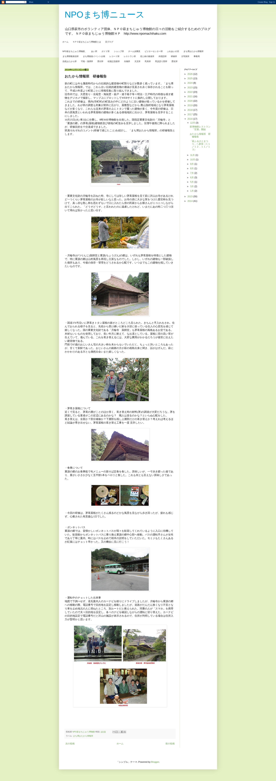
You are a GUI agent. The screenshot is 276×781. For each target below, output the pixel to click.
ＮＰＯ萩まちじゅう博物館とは (87, 42)
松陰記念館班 (114, 61)
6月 (192, 177)
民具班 (148, 61)
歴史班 (174, 61)
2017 (190, 114)
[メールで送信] (113, 731)
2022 (190, 92)
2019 (190, 105)
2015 (190, 196)
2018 (190, 110)
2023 (190, 87)
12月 (193, 123)
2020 (190, 101)
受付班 (100, 61)
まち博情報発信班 (71, 56)
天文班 (137, 61)
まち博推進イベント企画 (94, 56)
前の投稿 (170, 743)
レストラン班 (130, 56)
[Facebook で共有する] (122, 731)
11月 (192, 155)
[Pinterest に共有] (124, 731)
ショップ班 (119, 51)
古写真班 (185, 56)
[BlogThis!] (116, 731)
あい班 (94, 51)
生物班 (127, 61)
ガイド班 (105, 51)
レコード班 (114, 56)
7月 (192, 173)
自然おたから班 (70, 61)
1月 (192, 191)
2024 (190, 83)
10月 (193, 159)
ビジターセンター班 (154, 51)
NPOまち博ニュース (104, 14)
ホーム (65, 42)
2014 (190, 201)
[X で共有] (119, 731)
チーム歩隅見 (134, 51)
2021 (190, 96)
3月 (192, 186)
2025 (190, 78)
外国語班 (163, 56)
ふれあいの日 (173, 51)
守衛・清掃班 (87, 61)
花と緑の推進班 (147, 56)
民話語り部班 (161, 61)
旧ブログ (109, 42)
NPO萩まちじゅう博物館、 (74, 51)
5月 (192, 182)
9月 (192, 164)
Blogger (155, 762)
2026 (190, 74)
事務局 (197, 56)
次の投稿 (70, 743)
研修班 (174, 56)
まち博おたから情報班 (193, 51)
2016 (190, 119)
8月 (192, 168)
